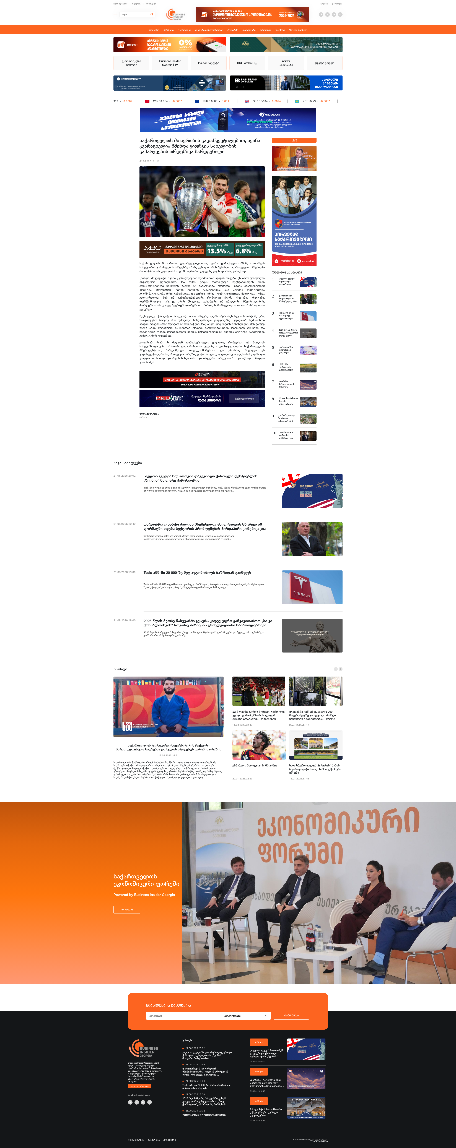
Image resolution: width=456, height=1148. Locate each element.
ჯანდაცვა (265, 29)
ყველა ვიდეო (324, 63)
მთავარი (154, 29)
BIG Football (246, 63)
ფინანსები (249, 29)
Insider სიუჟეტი (208, 63)
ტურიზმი (232, 29)
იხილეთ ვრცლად (140, 1085)
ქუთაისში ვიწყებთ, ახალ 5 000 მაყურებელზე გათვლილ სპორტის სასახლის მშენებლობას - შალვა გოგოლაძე (313, 715)
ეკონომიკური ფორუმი (131, 63)
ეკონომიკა (184, 29)
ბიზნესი (169, 29)
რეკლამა (136, 3)
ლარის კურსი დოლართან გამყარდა (204, 1114)
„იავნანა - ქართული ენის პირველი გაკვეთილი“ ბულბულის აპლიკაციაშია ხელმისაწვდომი (266, 1082)
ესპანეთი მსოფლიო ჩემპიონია (254, 765)
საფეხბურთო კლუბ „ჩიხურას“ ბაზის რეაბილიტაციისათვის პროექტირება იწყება (315, 769)
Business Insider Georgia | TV (170, 63)
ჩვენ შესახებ (120, 3)
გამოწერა (291, 1015)
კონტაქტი (151, 3)
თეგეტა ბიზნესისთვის (209, 29)
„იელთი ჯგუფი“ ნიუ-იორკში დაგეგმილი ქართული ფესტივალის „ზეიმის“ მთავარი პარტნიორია (207, 1055)
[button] (336, 669)
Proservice (324, 1142)
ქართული (337, 3)
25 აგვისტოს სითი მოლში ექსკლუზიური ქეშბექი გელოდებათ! (266, 1112)
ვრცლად (127, 909)
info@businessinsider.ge (139, 1095)
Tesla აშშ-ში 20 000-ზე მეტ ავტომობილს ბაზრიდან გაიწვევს (206, 1086)
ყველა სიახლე (298, 29)
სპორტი (280, 29)
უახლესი (187, 1040)
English (324, 3)
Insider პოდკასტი (286, 63)
